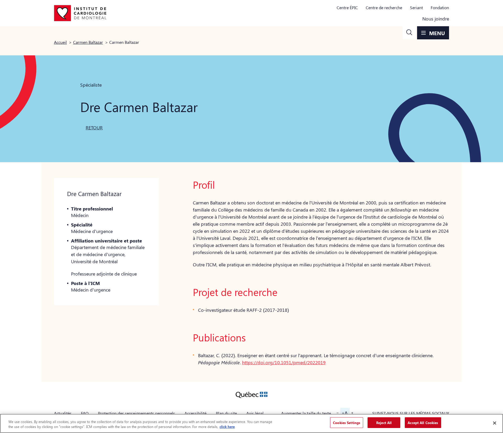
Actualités (63, 413)
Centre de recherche (384, 7)
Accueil (60, 42)
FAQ (85, 413)
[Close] (494, 423)
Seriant (416, 7)
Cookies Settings (346, 422)
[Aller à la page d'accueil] (80, 13)
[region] (251, 423)
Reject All (384, 422)
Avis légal (255, 413)
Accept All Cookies (423, 422)
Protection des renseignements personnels (136, 413)
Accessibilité (195, 413)
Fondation (440, 7)
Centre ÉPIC (347, 7)
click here (227, 427)
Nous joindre (435, 18)
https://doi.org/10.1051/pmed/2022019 (284, 362)
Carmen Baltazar (88, 42)
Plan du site (226, 413)
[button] (409, 32)
